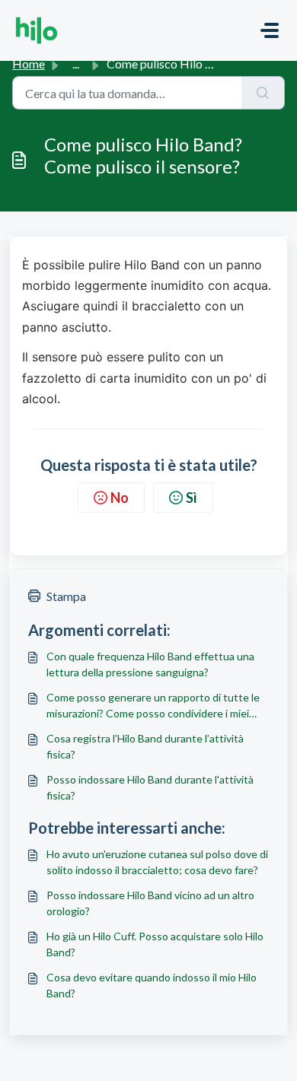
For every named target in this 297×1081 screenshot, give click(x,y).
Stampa (66, 596)
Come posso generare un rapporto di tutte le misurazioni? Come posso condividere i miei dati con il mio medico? (153, 706)
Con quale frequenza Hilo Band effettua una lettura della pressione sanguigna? (150, 664)
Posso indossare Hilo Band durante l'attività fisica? (150, 787)
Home (28, 63)
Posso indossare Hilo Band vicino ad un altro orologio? (150, 903)
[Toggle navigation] (269, 30)
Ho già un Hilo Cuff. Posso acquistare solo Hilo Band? (154, 944)
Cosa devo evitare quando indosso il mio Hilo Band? (151, 985)
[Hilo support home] (36, 30)
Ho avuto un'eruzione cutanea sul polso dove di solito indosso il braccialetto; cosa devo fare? (157, 861)
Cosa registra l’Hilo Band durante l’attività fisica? (145, 746)
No (119, 497)
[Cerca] (263, 93)
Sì (191, 497)
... (75, 63)
